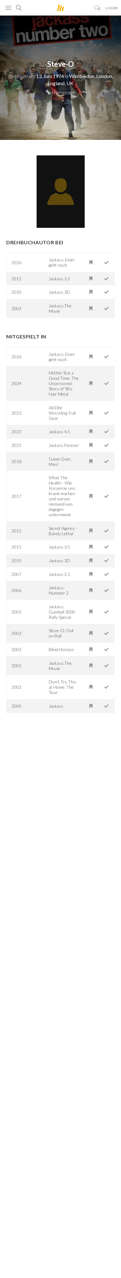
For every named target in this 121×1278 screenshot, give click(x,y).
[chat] (97, 8)
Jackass (56, 706)
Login (111, 8)
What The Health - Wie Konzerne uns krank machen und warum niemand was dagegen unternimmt (62, 496)
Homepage (63, 92)
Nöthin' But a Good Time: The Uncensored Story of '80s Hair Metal (64, 383)
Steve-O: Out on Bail (61, 633)
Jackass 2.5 (59, 574)
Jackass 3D (59, 292)
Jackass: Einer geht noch (62, 262)
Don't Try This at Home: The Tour (62, 687)
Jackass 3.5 (59, 278)
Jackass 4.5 (59, 431)
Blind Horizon (61, 649)
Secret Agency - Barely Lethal (63, 531)
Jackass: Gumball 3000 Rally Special (62, 612)
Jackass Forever (64, 445)
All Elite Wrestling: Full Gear (62, 413)
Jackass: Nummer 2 (59, 590)
